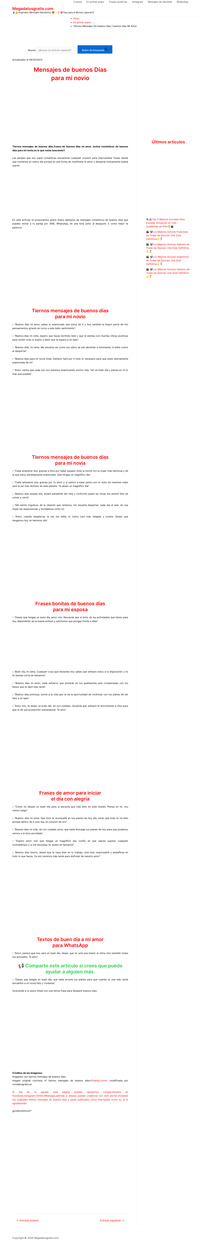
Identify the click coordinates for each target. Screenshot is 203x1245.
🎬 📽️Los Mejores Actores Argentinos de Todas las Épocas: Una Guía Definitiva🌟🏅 (167, 260)
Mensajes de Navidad (160, 1)
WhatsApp (182, 1)
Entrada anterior (27, 1220)
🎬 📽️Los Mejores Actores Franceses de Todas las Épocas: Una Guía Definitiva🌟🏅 (167, 235)
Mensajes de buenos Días (70, 69)
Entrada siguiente (112, 1220)
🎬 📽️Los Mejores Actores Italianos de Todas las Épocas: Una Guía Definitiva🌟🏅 (168, 273)
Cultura (78, 1)
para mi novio (70, 78)
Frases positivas (118, 1)
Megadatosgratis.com (32, 8)
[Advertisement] (70, 192)
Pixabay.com (98, 1080)
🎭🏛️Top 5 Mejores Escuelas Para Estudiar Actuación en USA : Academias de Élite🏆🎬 (165, 223)
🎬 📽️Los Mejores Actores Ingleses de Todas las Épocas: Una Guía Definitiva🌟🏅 (167, 248)
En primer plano (95, 1)
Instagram (137, 1)
